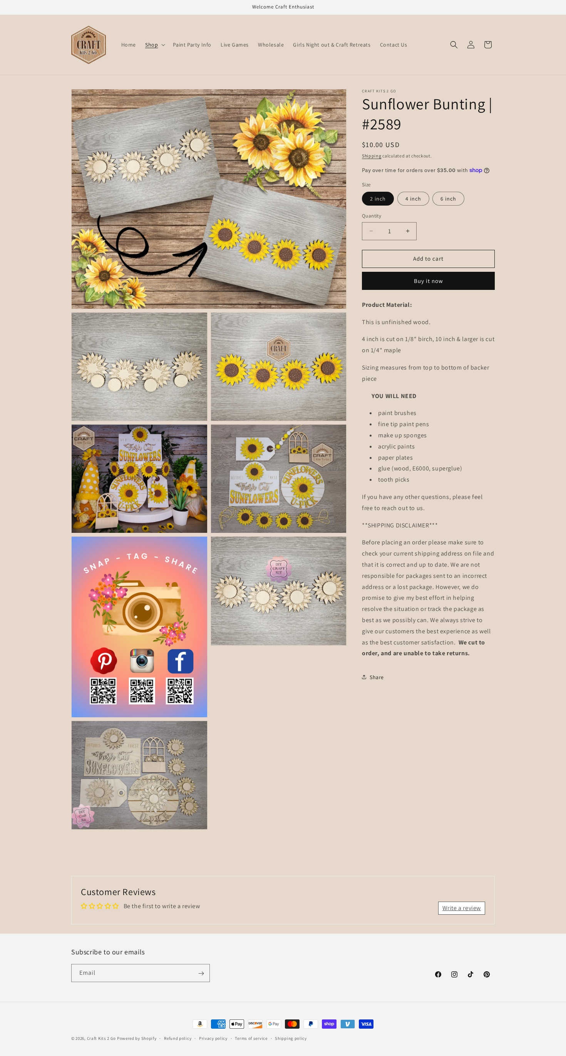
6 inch (448, 198)
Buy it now (428, 280)
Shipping (372, 156)
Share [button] (377, 676)
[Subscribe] (201, 973)
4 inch (413, 198)
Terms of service (251, 1038)
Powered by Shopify (137, 1038)
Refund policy (177, 1038)
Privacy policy (213, 1038)
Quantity (371, 216)
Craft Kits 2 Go (101, 1038)
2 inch (378, 198)
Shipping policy (291, 1038)
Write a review (461, 908)
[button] (154, 45)
